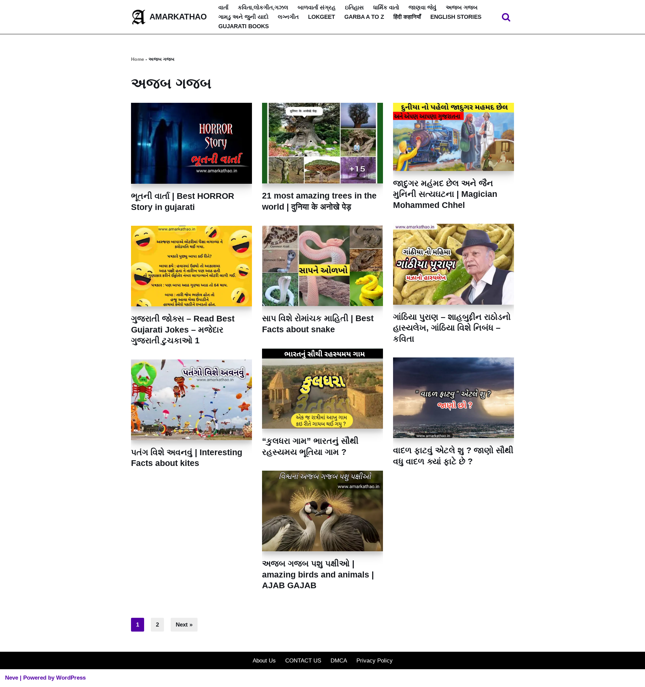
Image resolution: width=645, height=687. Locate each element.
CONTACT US (303, 660)
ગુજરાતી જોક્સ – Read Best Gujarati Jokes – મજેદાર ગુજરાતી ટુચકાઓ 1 (182, 329)
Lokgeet (321, 17)
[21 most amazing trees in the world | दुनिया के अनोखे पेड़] (322, 143)
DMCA (339, 660)
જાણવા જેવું (422, 7)
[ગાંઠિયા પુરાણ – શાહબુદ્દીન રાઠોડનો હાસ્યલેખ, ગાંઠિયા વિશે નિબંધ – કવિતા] (453, 264)
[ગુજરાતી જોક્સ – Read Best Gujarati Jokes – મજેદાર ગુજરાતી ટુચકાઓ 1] (191, 266)
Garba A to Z (364, 17)
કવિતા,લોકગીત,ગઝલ (263, 7)
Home (137, 59)
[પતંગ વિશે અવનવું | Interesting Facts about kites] (191, 399)
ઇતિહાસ (354, 7)
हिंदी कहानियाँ (407, 17)
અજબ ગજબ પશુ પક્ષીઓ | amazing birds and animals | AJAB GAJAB (318, 574)
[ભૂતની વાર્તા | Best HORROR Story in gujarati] (191, 143)
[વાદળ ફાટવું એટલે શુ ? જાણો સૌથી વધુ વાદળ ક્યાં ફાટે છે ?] (453, 397)
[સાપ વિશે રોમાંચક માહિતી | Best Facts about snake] (322, 265)
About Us (264, 660)
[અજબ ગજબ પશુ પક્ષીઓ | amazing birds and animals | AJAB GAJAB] (322, 511)
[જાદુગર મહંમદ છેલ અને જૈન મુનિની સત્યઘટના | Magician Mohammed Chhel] (453, 137)
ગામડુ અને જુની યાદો (243, 17)
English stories (455, 17)
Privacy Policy (374, 660)
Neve (11, 678)
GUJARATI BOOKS (243, 26)
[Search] (506, 17)
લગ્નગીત (288, 17)
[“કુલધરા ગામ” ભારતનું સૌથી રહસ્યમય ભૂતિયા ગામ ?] (322, 388)
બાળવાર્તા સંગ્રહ (317, 7)
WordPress (71, 678)
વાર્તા (223, 7)
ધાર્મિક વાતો (386, 7)
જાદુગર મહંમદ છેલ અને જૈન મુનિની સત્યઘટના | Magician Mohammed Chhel (445, 194)
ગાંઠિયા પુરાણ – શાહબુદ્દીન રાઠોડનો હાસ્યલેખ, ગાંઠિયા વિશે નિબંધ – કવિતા (452, 327)
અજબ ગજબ (462, 7)
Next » (184, 624)
